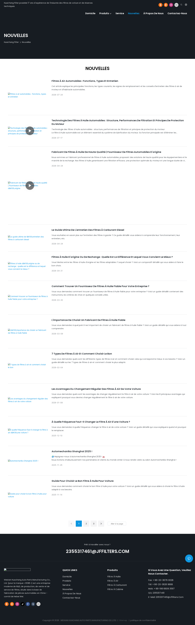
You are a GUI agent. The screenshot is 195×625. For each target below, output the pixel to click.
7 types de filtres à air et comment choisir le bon (82, 353)
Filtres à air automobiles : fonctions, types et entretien (85, 81)
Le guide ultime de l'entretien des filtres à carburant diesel (88, 230)
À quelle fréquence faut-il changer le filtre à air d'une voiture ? (91, 421)
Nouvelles (26, 42)
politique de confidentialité (143, 620)
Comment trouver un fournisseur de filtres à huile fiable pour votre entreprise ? (100, 286)
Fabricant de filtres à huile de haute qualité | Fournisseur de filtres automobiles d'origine (106, 152)
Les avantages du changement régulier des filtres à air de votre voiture (96, 389)
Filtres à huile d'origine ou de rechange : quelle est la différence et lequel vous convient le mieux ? (112, 257)
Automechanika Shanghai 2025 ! (72, 451)
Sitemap (123, 620)
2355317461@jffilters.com (97, 551)
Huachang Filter (11, 42)
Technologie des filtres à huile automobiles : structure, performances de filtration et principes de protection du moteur (118, 122)
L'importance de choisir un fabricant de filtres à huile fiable (88, 320)
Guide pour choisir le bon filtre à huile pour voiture (83, 481)
